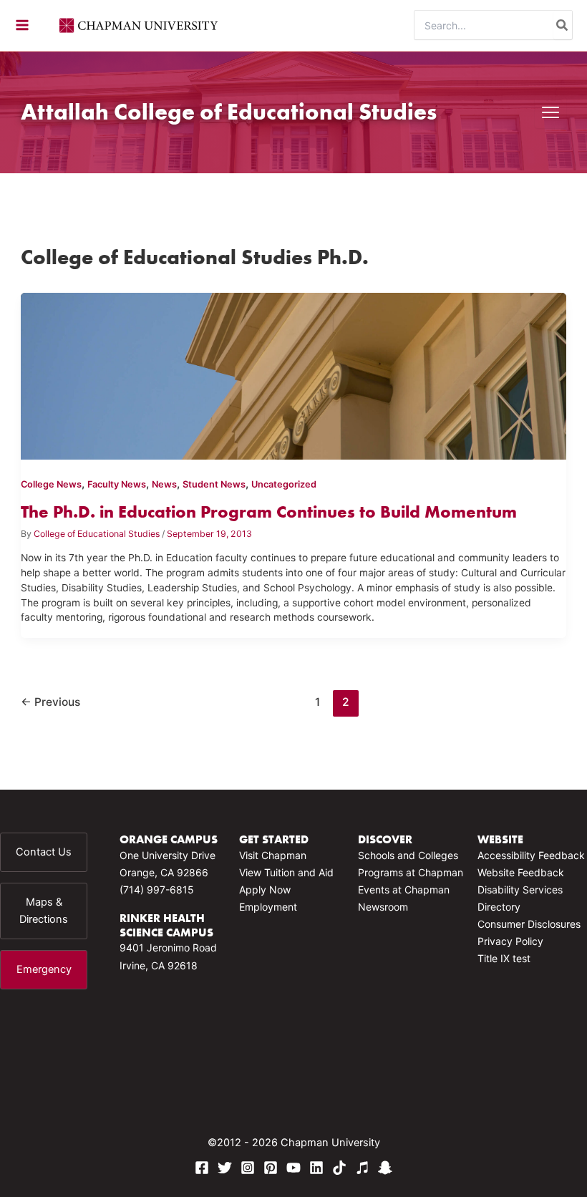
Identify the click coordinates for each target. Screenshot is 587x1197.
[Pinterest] (270, 1167)
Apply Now (265, 889)
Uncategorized (283, 484)
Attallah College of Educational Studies (229, 111)
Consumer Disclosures (529, 924)
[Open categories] (550, 112)
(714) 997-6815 (157, 889)
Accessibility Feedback (531, 855)
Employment (268, 907)
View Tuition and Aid (286, 872)
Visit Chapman (272, 855)
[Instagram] (248, 1167)
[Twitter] (225, 1167)
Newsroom (383, 907)
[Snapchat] (385, 1167)
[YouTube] (293, 1167)
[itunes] (362, 1167)
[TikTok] (339, 1167)
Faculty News (116, 484)
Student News (214, 484)
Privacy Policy (510, 941)
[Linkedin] (316, 1167)
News (164, 484)
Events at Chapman (404, 889)
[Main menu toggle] (22, 25)
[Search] (562, 25)
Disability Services (520, 889)
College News (51, 484)
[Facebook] (202, 1167)
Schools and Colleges (408, 855)
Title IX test (503, 958)
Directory (498, 907)
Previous (50, 702)
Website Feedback (520, 872)
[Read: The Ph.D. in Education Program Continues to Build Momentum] (293, 374)
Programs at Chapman (410, 872)
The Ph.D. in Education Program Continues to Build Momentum (269, 511)
